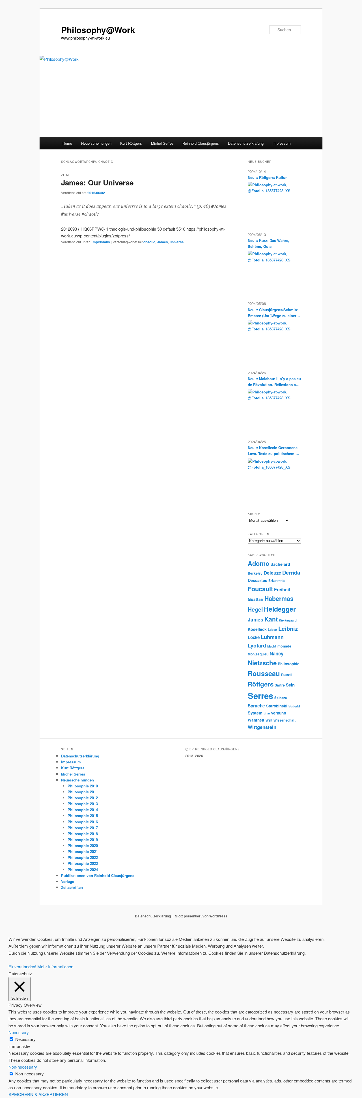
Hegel (255, 609)
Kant (271, 619)
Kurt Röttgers (131, 143)
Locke (254, 637)
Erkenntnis (276, 580)
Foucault (260, 588)
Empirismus (100, 241)
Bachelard (280, 564)
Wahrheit (256, 720)
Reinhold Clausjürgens (200, 143)
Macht (271, 646)
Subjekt (294, 706)
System (255, 713)
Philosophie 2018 (83, 833)
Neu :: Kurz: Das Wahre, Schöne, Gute (268, 243)
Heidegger (280, 609)
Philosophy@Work (98, 29)
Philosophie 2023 (83, 863)
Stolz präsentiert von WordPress (201, 916)
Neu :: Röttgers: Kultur (267, 177)
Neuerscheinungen (96, 143)
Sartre (280, 685)
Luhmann (272, 637)
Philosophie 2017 (83, 827)
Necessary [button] (18, 1032)
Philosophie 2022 (83, 857)
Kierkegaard (288, 620)
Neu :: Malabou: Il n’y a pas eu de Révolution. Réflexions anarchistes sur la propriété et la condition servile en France (274, 381)
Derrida (291, 572)
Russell (286, 674)
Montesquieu (258, 654)
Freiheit (282, 589)
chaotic (149, 241)
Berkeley (255, 573)
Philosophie (288, 663)
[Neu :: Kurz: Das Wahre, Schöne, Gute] (272, 272)
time (267, 713)
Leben (272, 629)
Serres (260, 695)
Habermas (279, 598)
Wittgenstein (262, 727)
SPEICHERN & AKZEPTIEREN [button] (38, 1094)
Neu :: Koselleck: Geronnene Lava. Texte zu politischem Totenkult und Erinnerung (274, 450)
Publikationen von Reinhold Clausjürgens (97, 875)
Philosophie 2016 (83, 821)
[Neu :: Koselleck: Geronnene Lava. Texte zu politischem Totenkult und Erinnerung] (272, 479)
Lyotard (257, 645)
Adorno (258, 563)
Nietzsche (262, 662)
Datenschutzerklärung (246, 143)
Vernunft (278, 713)
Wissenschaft (284, 720)
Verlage (67, 881)
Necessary (25, 1039)
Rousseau (264, 673)
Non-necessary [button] (22, 1067)
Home (67, 143)
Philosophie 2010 (83, 786)
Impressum (281, 143)
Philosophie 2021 (83, 851)
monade (284, 646)
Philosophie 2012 (83, 797)
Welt (269, 720)
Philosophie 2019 (83, 839)
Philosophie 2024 (83, 869)
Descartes (257, 580)
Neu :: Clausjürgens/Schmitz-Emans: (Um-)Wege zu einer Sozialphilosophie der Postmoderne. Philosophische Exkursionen (273, 313)
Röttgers (260, 683)
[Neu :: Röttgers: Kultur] (272, 203)
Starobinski (276, 706)
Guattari (255, 599)
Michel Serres (162, 143)
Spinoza (280, 697)
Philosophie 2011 (83, 791)
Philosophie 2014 (83, 809)
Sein (290, 685)
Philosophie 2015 (83, 815)
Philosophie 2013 (83, 803)
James (162, 241)
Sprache (256, 706)
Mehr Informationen (55, 966)
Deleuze (272, 572)
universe (177, 241)
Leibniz (288, 629)
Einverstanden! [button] (22, 966)
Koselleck (257, 629)
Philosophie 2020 (83, 845)
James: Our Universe (97, 182)
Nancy (276, 653)
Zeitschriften (72, 887)
